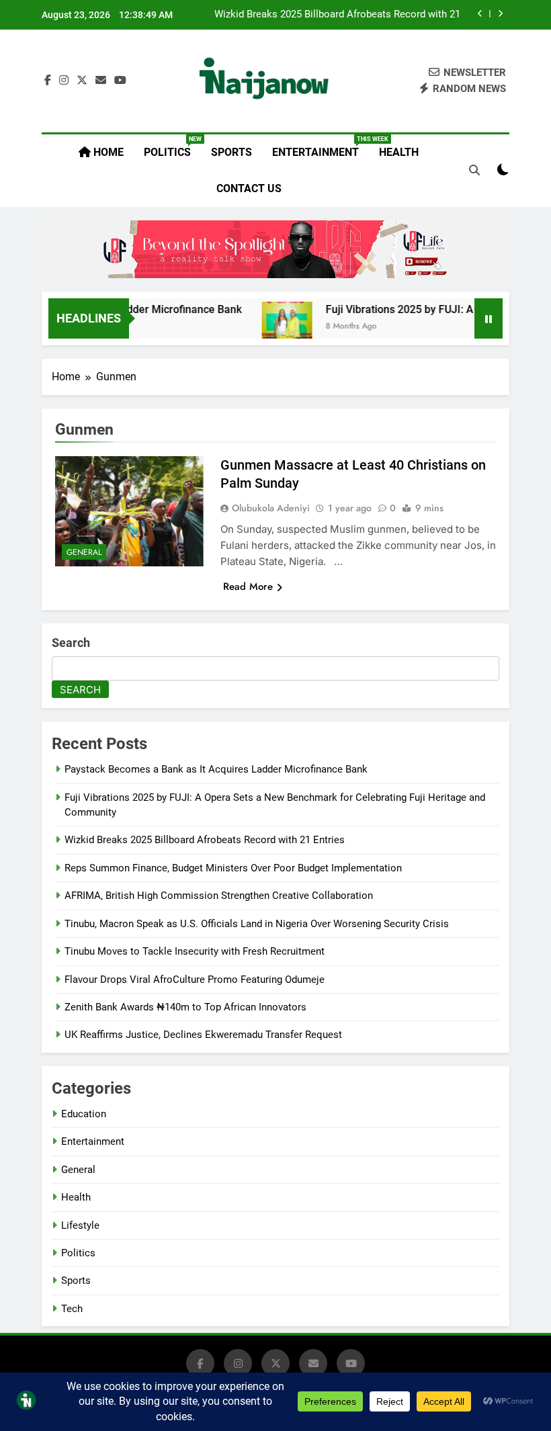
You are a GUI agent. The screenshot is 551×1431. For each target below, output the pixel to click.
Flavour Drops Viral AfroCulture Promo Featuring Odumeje (195, 979)
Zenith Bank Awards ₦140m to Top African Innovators (185, 1007)
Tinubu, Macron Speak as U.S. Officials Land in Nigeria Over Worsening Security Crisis (257, 924)
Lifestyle (80, 1225)
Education (83, 1114)
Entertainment (320, 147)
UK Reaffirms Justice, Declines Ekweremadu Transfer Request (203, 1035)
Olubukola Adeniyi (271, 508)
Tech (72, 1309)
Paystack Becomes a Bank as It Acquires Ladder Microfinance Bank (216, 769)
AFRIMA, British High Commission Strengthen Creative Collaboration (219, 896)
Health (399, 152)
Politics (172, 147)
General (84, 552)
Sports (231, 152)
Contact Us (249, 188)
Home (107, 152)
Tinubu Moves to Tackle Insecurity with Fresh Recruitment (195, 951)
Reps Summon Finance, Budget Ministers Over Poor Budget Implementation (233, 868)
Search (71, 643)
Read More (248, 586)
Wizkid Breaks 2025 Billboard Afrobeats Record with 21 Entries (337, 14)
